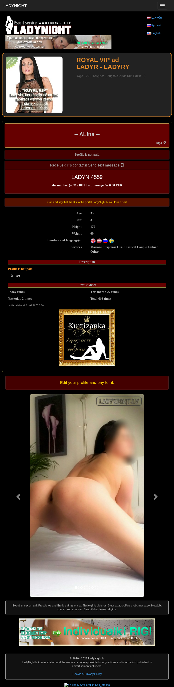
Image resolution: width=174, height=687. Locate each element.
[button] (17, 495)
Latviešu (156, 17)
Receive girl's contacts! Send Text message (85, 165)
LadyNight (15, 5)
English (156, 33)
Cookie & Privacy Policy (87, 674)
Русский (156, 25)
